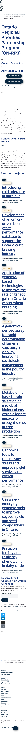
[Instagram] (3, 622)
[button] (1, 5)
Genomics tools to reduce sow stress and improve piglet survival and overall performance (13, 465)
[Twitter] (3, 615)
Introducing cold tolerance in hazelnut (13, 191)
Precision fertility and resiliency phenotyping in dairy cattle (13, 557)
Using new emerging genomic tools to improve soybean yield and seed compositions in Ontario (13, 514)
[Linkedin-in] (3, 618)
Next (5, 600)
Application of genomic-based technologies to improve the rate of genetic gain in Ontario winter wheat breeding (14, 289)
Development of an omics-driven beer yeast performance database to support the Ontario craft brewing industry (13, 234)
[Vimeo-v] (3, 626)
